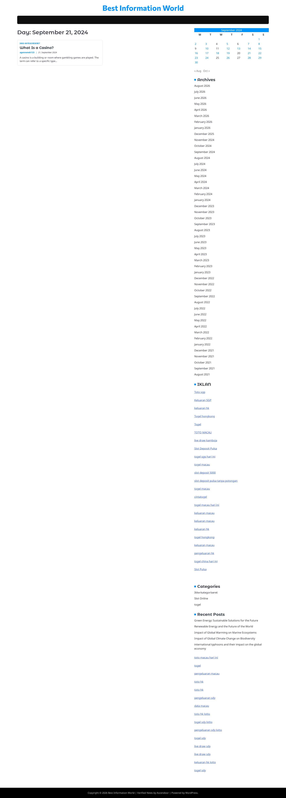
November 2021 (204, 356)
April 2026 (200, 110)
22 (259, 53)
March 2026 (201, 116)
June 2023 (200, 242)
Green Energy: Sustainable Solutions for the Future (226, 620)
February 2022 (203, 338)
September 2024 (204, 152)
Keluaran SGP (202, 400)
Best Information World (143, 7)
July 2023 (199, 236)
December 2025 (204, 134)
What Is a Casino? (37, 48)
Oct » (206, 71)
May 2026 (200, 104)
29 (259, 58)
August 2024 (202, 158)
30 (196, 62)
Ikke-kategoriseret (30, 43)
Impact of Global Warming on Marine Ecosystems (225, 632)
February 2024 (203, 194)
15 (259, 48)
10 (206, 48)
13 (238, 48)
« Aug (197, 71)
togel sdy (200, 770)
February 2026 (203, 122)
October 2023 (202, 218)
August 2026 (202, 86)
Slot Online (201, 598)
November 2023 (204, 212)
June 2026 (200, 98)
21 (249, 53)
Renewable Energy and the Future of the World (223, 626)
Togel (197, 424)
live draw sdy (202, 746)
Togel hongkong (204, 416)
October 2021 (202, 362)
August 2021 (202, 374)
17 (206, 53)
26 (228, 58)
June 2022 (200, 314)
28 (249, 58)
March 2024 (201, 188)
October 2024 (202, 146)
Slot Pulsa (200, 569)
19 (228, 53)
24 (206, 58)
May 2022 (200, 320)
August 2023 (202, 230)
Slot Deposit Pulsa (205, 448)
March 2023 (201, 260)
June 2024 (200, 170)
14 (249, 48)
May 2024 (200, 176)
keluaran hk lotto (205, 762)
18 (217, 53)
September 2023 (204, 224)
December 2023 (204, 206)
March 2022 (201, 332)
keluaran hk (201, 408)
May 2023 (200, 248)
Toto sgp (199, 392)
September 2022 (204, 296)
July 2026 (199, 92)
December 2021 (204, 350)
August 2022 (202, 302)
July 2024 (199, 164)
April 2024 (200, 182)
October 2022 (202, 290)
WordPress (191, 792)
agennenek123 (27, 52)
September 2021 (204, 368)
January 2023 (202, 272)
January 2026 (202, 128)
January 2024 (202, 200)
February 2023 (203, 266)
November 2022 (204, 284)
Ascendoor (163, 792)
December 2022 (204, 278)
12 (228, 48)
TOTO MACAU (203, 432)
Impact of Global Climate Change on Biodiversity (224, 638)
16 (196, 53)
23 (196, 58)
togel (197, 604)
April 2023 (200, 254)
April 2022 (200, 326)
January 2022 (202, 344)
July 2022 (199, 308)
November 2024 (204, 140)
